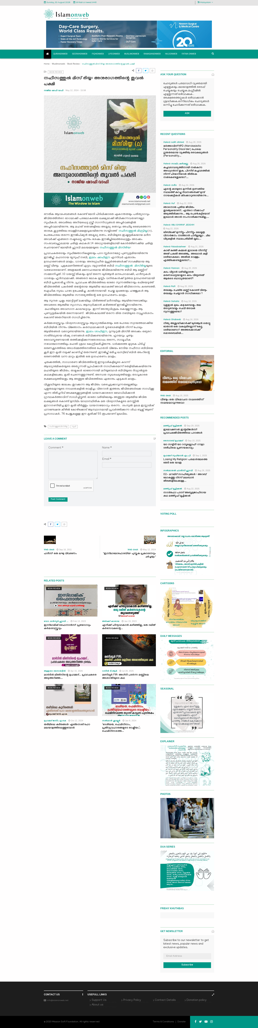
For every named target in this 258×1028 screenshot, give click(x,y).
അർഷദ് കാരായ (110, 621)
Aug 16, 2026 (192, 319)
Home (47, 64)
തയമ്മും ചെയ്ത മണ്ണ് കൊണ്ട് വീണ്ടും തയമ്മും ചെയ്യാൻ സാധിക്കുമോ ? (185, 292)
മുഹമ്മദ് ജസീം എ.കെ (55, 721)
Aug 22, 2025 (193, 488)
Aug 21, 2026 (197, 246)
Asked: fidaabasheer (174, 247)
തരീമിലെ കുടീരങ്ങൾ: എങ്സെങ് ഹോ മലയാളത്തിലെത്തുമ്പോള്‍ (67, 726)
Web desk (49, 550)
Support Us (99, 1000)
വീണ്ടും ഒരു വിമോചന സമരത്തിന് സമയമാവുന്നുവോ (182, 401)
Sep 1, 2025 (201, 455)
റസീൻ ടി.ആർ (109, 671)
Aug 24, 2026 (188, 185)
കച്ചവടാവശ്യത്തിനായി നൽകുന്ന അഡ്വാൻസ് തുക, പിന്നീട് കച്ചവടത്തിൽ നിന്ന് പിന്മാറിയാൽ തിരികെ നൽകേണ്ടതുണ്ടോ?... (186, 172)
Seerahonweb (79, 54)
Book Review (73, 64)
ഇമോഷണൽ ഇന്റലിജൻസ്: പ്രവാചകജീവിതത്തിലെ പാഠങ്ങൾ (182, 431)
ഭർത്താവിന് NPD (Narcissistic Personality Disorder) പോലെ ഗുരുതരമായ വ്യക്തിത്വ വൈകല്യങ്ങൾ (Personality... (185, 151)
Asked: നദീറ (170, 185)
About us (97, 1005)
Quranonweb (60, 54)
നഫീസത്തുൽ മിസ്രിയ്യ (133, 231)
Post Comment (58, 499)
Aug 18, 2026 (190, 301)
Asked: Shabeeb (172, 319)
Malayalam (205, 2)
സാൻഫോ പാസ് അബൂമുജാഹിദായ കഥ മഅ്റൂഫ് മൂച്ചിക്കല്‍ (184, 494)
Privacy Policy (132, 1000)
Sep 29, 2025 (193, 425)
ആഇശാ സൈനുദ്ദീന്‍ (55, 671)
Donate (182, 1022)
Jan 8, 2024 (130, 720)
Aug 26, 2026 (199, 163)
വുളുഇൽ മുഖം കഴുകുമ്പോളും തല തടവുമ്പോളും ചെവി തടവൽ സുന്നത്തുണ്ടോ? (182, 309)
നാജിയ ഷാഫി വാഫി (53, 90)
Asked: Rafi (169, 286)
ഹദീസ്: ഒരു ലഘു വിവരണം (60, 553)
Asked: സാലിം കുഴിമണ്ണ (175, 164)
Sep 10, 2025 (194, 440)
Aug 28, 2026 (195, 142)
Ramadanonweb (152, 54)
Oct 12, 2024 (77, 720)
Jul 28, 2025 (128, 671)
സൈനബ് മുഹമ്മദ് (173, 441)
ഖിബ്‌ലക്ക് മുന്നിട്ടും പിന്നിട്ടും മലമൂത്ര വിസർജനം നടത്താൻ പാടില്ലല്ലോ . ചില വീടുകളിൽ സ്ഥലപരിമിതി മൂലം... (186, 236)
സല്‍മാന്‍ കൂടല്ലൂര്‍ (111, 721)
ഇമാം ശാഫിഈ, (97, 331)
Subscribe (187, 965)
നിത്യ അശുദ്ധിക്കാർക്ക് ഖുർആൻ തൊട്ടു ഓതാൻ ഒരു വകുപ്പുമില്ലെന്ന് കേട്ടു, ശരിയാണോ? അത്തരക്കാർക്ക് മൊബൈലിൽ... (186, 328)
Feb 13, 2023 (79, 621)
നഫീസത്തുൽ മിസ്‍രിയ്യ (130, 266)
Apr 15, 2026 (76, 671)
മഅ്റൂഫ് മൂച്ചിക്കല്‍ (172, 426)
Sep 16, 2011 (65, 549)
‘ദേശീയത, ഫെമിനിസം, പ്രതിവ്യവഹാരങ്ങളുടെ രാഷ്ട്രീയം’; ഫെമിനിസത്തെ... (121, 728)
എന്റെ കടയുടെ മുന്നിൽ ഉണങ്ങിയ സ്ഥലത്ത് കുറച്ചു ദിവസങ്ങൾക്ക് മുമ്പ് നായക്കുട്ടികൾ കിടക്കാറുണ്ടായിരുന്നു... (186, 192)
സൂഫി (74, 427)
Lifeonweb (114, 54)
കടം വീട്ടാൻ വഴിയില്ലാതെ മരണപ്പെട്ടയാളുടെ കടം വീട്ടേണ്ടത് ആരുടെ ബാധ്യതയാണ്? (183, 275)
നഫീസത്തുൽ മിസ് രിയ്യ (58, 427)
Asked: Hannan (171, 268)
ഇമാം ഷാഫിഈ (99, 257)
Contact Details (165, 1000)
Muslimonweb (131, 54)
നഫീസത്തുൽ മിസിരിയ (115, 247)
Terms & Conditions (163, 1022)
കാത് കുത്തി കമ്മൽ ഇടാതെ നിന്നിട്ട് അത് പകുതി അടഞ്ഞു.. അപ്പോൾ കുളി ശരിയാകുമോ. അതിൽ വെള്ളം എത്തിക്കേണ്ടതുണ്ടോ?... (185, 255)
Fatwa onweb (189, 54)
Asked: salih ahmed (173, 142)
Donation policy (196, 1000)
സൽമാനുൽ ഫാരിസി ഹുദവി (178, 471)
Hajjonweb (171, 54)
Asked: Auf (169, 203)
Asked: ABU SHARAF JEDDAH (178, 225)
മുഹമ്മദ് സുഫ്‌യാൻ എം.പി (177, 456)
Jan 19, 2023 (130, 621)
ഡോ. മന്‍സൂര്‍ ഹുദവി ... (56, 621)
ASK (187, 113)
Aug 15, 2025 (182, 395)
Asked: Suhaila (171, 301)
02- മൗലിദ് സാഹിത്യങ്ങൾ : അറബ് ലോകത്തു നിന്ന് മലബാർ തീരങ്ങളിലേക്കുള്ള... (184, 478)
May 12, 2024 (149, 549)
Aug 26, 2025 (204, 470)
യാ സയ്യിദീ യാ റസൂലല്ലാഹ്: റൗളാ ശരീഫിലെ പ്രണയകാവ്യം (183, 446)
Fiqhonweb (98, 54)
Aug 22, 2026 (186, 203)
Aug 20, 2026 (190, 268)
